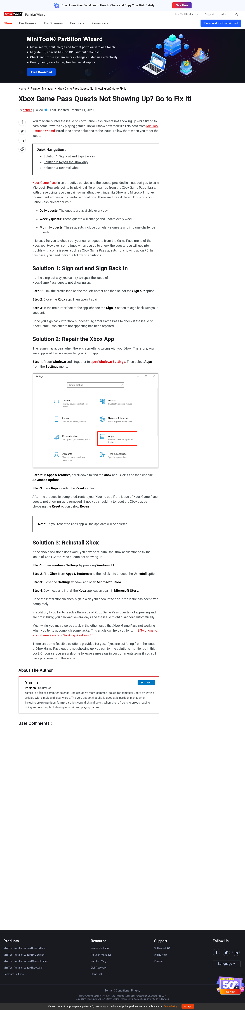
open (108, 362)
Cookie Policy (170, 1006)
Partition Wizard (35, 14)
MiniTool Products (185, 14)
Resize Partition (100, 948)
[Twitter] (46, 110)
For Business (53, 23)
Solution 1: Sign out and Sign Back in (69, 156)
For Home (27, 23)
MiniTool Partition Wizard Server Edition (26, 961)
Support (209, 14)
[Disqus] (88, 771)
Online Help (160, 954)
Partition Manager (42, 88)
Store (8, 23)
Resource (98, 23)
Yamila (27, 110)
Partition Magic (99, 961)
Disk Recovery (99, 967)
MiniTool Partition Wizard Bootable (23, 967)
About (224, 14)
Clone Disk (96, 974)
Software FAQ (162, 948)
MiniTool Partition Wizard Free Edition (25, 948)
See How (182, 5)
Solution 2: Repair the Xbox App (66, 162)
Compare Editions (14, 974)
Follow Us (147, 683)
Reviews (159, 961)
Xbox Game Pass (44, 183)
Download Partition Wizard (221, 23)
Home (22, 88)
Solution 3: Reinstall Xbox (61, 168)
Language (225, 963)
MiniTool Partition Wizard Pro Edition (24, 954)
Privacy (135, 990)
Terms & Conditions (117, 990)
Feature (76, 23)
